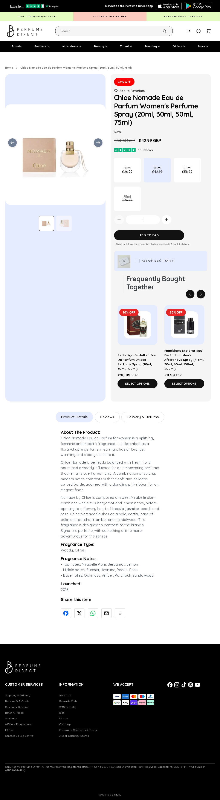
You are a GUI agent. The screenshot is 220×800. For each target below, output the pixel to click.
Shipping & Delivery (17, 695)
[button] (211, 31)
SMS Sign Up (67, 707)
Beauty (99, 46)
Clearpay (65, 724)
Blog (62, 712)
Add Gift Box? (159, 260)
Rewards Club (68, 701)
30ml (157, 170)
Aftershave (70, 46)
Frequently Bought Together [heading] (155, 283)
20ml (131, 174)
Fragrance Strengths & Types (78, 730)
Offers (177, 46)
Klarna (63, 718)
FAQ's (9, 730)
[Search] (159, 31)
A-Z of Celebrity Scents (74, 735)
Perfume (40, 46)
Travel (124, 46)
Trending (151, 46)
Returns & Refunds (17, 701)
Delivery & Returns (143, 417)
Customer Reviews (17, 707)
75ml (131, 203)
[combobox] (114, 31)
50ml (187, 170)
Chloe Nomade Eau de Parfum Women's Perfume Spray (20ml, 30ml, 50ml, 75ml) (76, 67)
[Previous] (190, 294)
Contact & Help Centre (19, 735)
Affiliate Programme (18, 724)
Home (9, 67)
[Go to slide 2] (64, 223)
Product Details (74, 417)
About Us (65, 695)
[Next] (201, 294)
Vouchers (11, 718)
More (201, 46)
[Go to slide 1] (46, 223)
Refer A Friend (14, 712)
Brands (17, 46)
